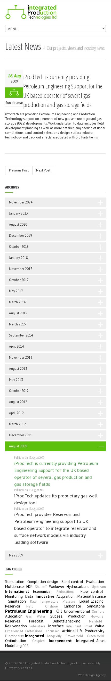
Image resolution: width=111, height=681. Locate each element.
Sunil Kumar (14, 103)
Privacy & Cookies (19, 668)
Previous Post (19, 170)
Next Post (43, 170)
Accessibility (92, 663)
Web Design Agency (92, 675)
